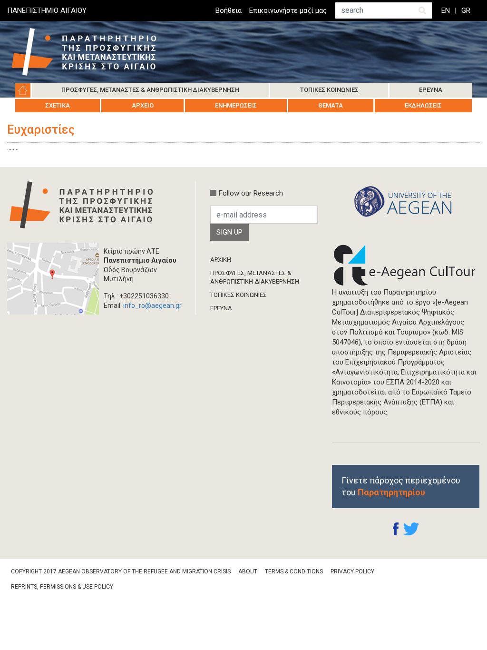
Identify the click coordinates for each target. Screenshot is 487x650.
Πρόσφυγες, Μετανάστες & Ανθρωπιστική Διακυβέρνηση (150, 89)
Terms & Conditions (294, 571)
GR (465, 10)
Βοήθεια (228, 10)
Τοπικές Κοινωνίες (329, 89)
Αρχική (22, 90)
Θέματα (330, 105)
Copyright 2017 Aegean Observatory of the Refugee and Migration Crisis (121, 571)
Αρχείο (143, 105)
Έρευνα (430, 89)
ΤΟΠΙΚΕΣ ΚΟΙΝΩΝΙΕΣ (238, 294)
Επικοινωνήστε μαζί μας (288, 10)
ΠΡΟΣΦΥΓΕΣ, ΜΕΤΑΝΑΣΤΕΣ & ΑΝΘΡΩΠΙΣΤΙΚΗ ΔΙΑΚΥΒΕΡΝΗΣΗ (254, 277)
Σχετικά (57, 105)
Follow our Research (251, 193)
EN (445, 10)
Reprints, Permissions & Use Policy (62, 586)
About (247, 571)
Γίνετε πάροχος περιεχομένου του (400, 486)
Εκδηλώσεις (423, 105)
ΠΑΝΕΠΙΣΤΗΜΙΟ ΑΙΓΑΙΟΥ (47, 10)
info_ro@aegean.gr (152, 305)
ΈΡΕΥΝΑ (221, 308)
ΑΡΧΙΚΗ (220, 259)
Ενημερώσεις (236, 105)
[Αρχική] (91, 52)
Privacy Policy (352, 571)
